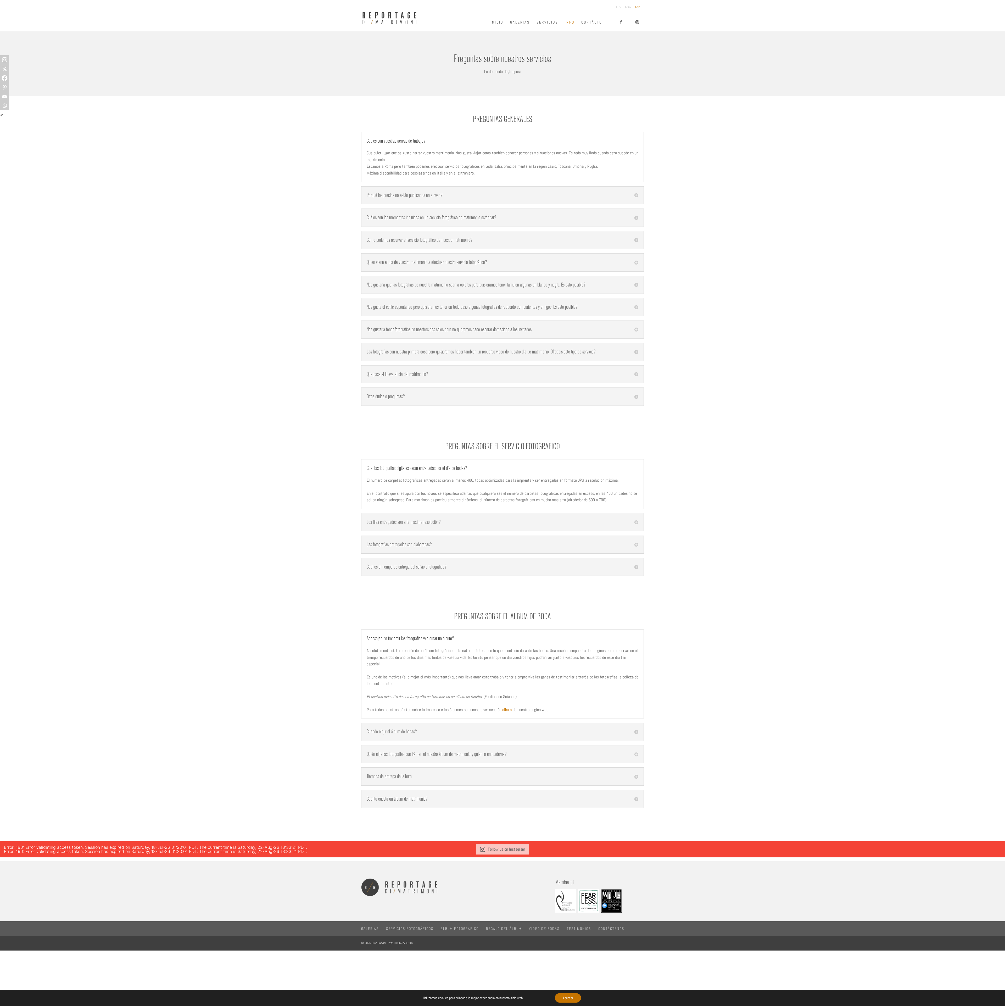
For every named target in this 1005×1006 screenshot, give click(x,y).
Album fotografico (460, 928)
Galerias (520, 22)
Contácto (591, 22)
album (507, 709)
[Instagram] (4, 59)
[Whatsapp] (4, 105)
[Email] (4, 96)
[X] (4, 69)
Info (569, 22)
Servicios (547, 22)
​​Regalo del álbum (504, 928)
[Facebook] (4, 78)
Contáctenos (611, 928)
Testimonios (579, 928)
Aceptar (568, 998)
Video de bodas (544, 928)
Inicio (496, 22)
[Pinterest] (4, 87)
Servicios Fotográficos (409, 928)
